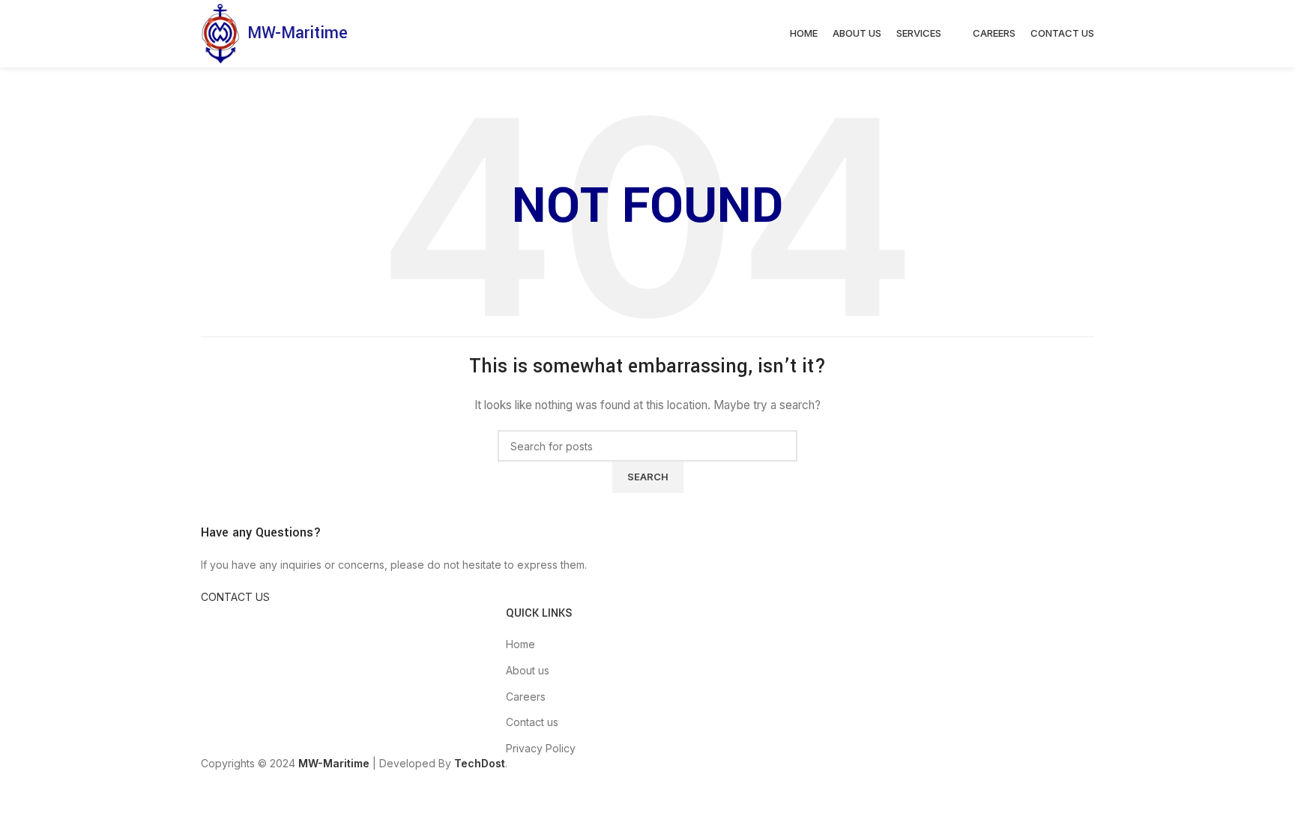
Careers (526, 696)
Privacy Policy (541, 748)
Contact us (532, 722)
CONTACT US (235, 596)
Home (520, 644)
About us (527, 670)
